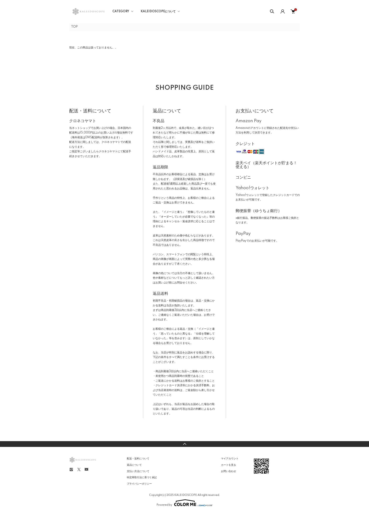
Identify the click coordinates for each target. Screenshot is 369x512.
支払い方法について (138, 471)
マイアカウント (230, 458)
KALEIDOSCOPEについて (158, 11)
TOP (74, 26)
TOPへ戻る (184, 444)
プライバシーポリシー (139, 483)
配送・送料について (138, 458)
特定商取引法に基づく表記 (142, 477)
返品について (134, 465)
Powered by (164, 505)
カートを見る (228, 465)
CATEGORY (120, 11)
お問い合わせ (228, 471)
